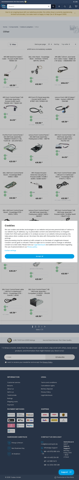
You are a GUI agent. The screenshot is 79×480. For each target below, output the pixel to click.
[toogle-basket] (76, 6)
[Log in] (70, 6)
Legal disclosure (39, 245)
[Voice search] (49, 6)
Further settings (10, 250)
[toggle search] (64, 6)
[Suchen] (53, 6)
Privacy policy (32, 247)
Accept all (39, 256)
